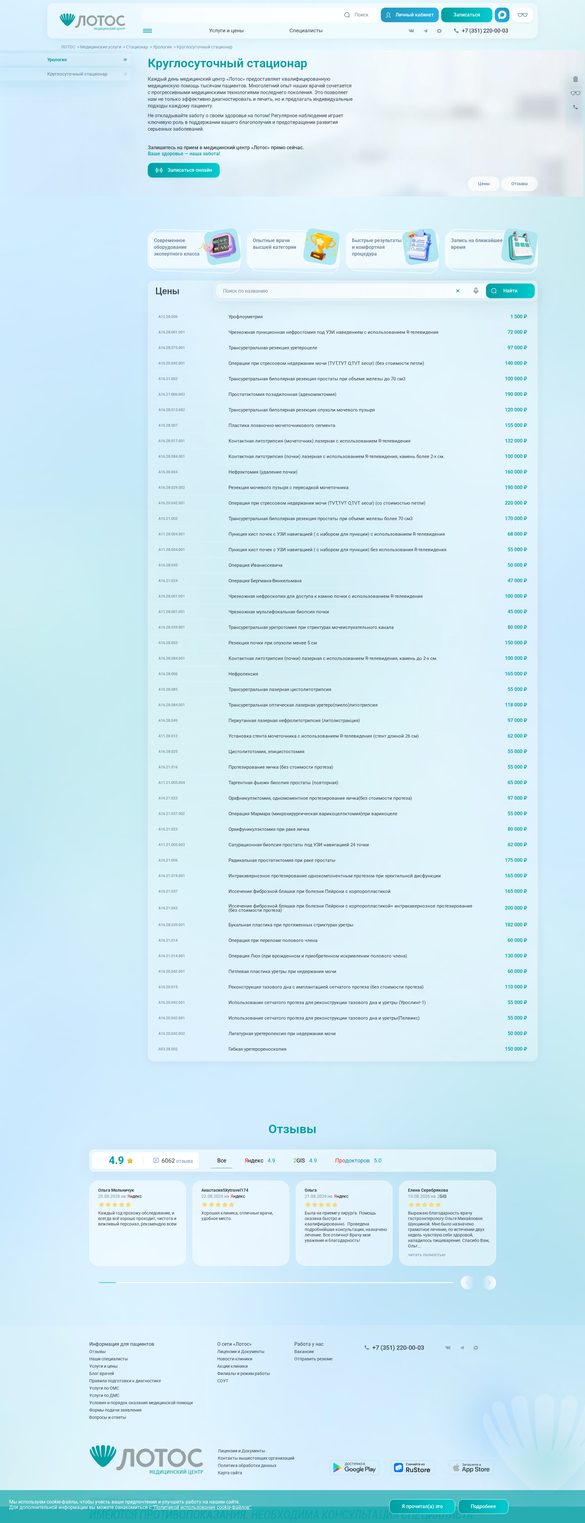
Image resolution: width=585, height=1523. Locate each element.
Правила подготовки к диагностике (125, 1380)
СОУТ (222, 1380)
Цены (484, 183)
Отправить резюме (313, 1358)
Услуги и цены (226, 30)
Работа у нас (309, 1344)
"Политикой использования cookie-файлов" (202, 1507)
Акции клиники (232, 1366)
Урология (57, 59)
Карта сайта (230, 1472)
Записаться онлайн (190, 170)
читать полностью (426, 1254)
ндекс (260, 1160)
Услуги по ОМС (104, 1388)
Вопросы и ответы (107, 1417)
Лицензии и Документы (240, 1351)
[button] (489, 1282)
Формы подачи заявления (115, 1410)
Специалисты (306, 30)
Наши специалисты (108, 1358)
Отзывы (519, 183)
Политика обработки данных (247, 1465)
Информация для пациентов (121, 1344)
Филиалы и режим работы (243, 1373)
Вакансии (304, 1351)
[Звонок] (575, 111)
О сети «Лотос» (234, 1344)
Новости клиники (234, 1358)
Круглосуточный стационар (77, 74)
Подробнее (483, 1506)
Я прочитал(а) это (422, 1506)
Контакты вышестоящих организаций (256, 1458)
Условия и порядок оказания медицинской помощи (141, 1402)
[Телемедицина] (575, 83)
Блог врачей (101, 1373)
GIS (305, 1160)
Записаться (466, 15)
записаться (509, 316)
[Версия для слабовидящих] (575, 93)
